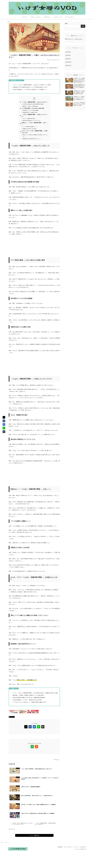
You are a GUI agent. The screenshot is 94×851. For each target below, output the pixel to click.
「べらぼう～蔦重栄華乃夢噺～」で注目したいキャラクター (34, 115)
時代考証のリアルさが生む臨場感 (30, 110)
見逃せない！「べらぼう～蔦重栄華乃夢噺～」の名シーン (34, 123)
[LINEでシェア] (4, 428)
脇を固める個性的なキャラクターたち (31, 120)
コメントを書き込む (34, 835)
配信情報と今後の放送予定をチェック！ (32, 138)
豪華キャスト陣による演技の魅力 (30, 106)
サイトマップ (76, 846)
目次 (34, 98)
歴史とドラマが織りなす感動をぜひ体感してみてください (35, 135)
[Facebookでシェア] (4, 421)
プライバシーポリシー (68, 846)
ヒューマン (12, 716)
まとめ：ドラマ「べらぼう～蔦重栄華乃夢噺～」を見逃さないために (34, 131)
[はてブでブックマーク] (4, 424)
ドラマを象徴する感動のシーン (30, 126)
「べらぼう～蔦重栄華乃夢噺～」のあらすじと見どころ (34, 102)
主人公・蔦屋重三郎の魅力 (29, 118)
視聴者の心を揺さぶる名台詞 (29, 128)
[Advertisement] (34, 246)
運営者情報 (60, 846)
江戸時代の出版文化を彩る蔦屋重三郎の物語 (33, 104)
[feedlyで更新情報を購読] (32, 746)
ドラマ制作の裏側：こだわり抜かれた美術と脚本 (33, 108)
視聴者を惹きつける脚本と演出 (30, 112)
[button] (4, 431)
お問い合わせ (83, 846)
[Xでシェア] (4, 417)
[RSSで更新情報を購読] (36, 746)
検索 (66, 23)
